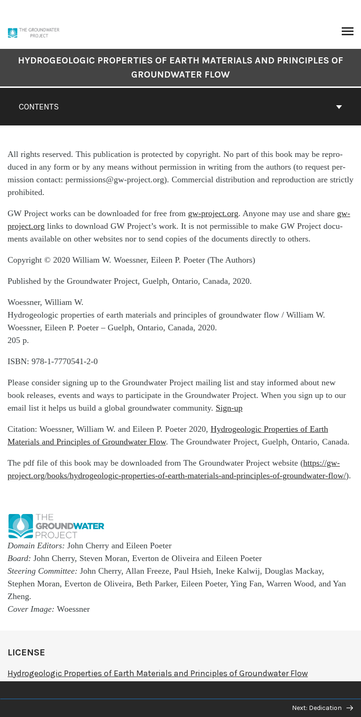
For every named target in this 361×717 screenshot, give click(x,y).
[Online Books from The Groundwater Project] (43, 31)
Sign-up (229, 408)
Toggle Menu (347, 32)
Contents (39, 106)
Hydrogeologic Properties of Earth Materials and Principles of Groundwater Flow (180, 67)
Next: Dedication (317, 708)
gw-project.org (213, 213)
